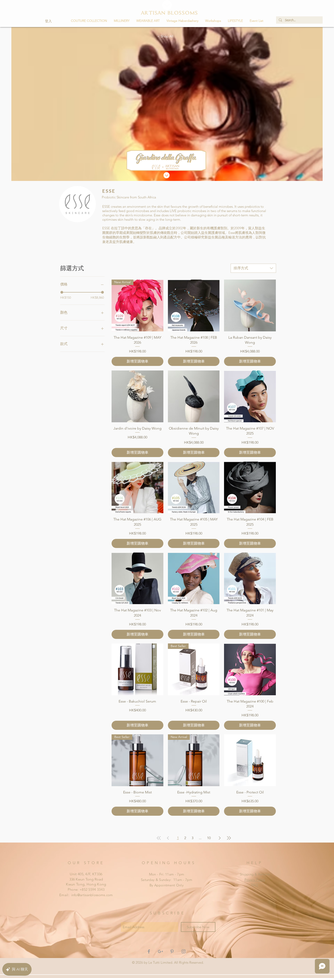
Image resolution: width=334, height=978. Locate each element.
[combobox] (253, 268)
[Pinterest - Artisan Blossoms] (172, 951)
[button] (121, 20)
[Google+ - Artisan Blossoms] (160, 951)
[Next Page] (219, 838)
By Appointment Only (167, 885)
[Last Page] (229, 838)
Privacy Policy (254, 880)
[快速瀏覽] (194, 305)
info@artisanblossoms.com (92, 895)
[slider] (62, 292)
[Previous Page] (168, 838)
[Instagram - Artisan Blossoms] (183, 951)
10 (209, 838)
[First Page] (159, 838)
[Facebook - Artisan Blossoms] (149, 951)
